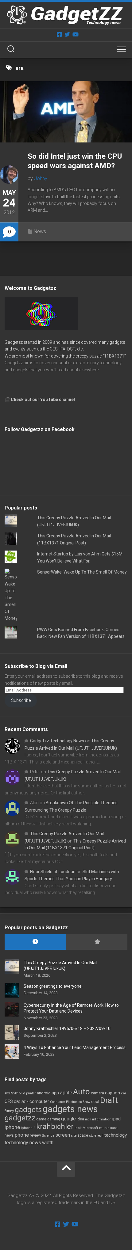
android (44, 1093)
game (41, 1119)
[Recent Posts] (35, 942)
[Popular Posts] (96, 942)
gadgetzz (20, 1118)
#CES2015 (13, 1093)
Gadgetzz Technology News (57, 740)
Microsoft (90, 1128)
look (78, 1128)
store (92, 1136)
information (101, 1119)
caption (112, 1093)
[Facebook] (59, 34)
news (9, 1135)
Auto (81, 1091)
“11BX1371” (114, 356)
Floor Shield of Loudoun (53, 871)
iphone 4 (28, 1128)
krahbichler (55, 1126)
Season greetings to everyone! (53, 986)
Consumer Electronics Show (70, 1102)
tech (100, 1136)
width (47, 1143)
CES (9, 1101)
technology (115, 1135)
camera (97, 1093)
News (40, 231)
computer (39, 1101)
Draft (109, 1100)
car (123, 1093)
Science (48, 1135)
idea (80, 1119)
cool (95, 1102)
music (104, 1128)
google (68, 1119)
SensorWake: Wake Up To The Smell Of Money (82, 572)
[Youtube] (75, 34)
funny (9, 1111)
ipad (116, 1119)
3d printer (28, 1093)
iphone (12, 1127)
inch (88, 1119)
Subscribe (21, 700)
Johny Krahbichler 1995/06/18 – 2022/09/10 (67, 1028)
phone (22, 1135)
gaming (53, 1119)
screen (62, 1135)
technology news (23, 1143)
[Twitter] (67, 34)
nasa (114, 1128)
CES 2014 (21, 1102)
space (82, 1135)
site (73, 1136)
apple (66, 1092)
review (35, 1135)
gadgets (28, 1109)
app (55, 1093)
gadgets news (70, 1109)
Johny (40, 178)
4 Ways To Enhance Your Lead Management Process (75, 1047)
